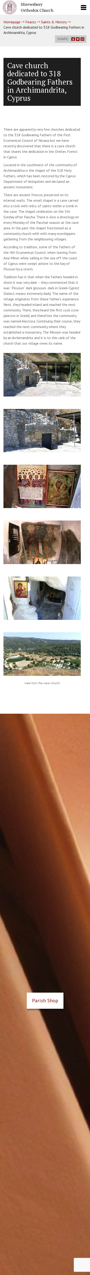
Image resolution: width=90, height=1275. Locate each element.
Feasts (30, 22)
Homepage (11, 22)
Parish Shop (45, 1000)
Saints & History (54, 22)
